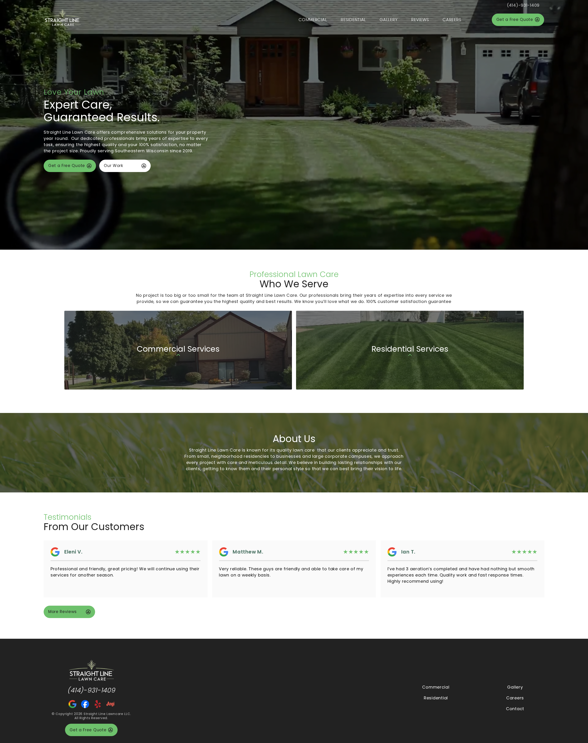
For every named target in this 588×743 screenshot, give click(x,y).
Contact (515, 709)
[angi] (110, 703)
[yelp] (98, 703)
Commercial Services (178, 314)
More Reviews (62, 611)
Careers (452, 20)
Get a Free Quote (514, 19)
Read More (438, 587)
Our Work (113, 165)
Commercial (313, 20)
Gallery (388, 20)
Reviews (420, 20)
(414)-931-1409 (523, 5)
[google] (72, 703)
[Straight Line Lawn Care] (91, 670)
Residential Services (410, 314)
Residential (353, 20)
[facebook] (85, 703)
